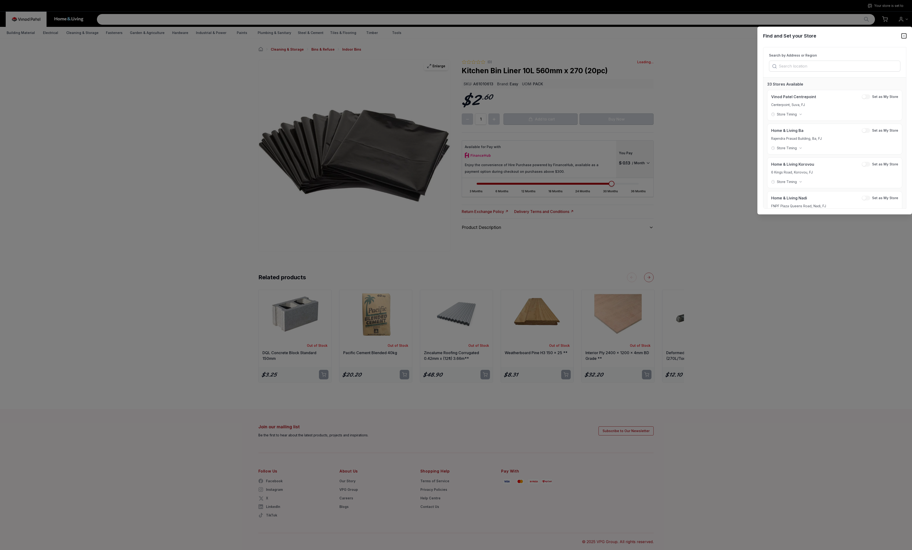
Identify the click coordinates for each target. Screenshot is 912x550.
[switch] (866, 96)
